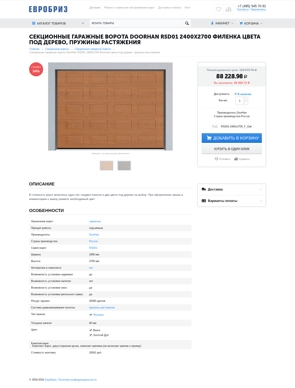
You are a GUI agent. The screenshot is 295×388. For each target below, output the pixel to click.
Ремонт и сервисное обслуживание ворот (129, 7)
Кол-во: (223, 100)
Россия (93, 241)
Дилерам (95, 7)
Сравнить (244, 159)
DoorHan (94, 234)
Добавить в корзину (236, 138)
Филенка (98, 314)
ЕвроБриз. (51, 379)
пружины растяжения (102, 307)
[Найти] (187, 23)
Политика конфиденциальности (77, 379)
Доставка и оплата (169, 7)
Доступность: (222, 93)
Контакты (243, 9)
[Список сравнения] (228, 9)
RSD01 (93, 247)
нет (91, 267)
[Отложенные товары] (219, 9)
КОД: (215, 126)
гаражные (95, 221)
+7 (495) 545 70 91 (252, 6)
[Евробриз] (48, 8)
